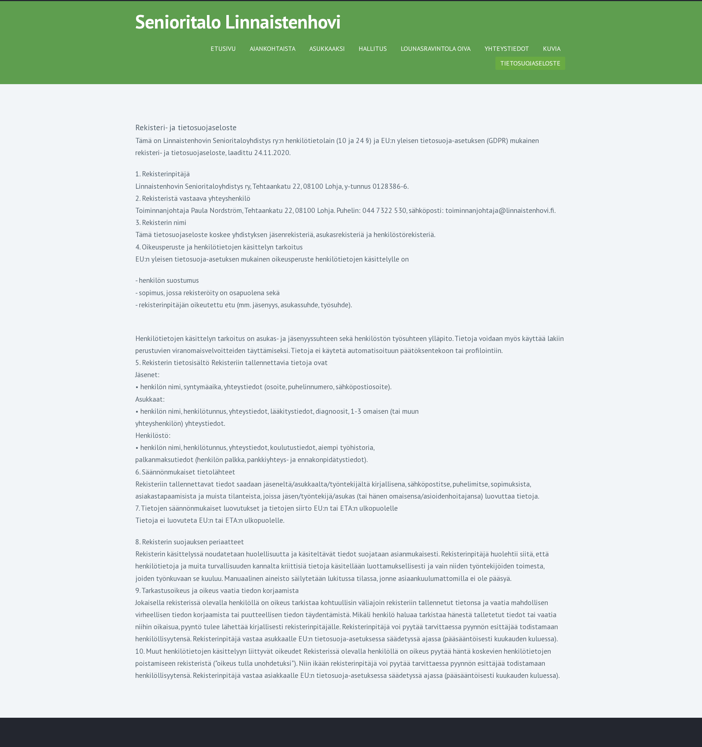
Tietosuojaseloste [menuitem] (530, 63)
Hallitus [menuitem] (373, 48)
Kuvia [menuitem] (552, 48)
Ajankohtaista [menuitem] (272, 48)
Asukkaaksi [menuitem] (327, 48)
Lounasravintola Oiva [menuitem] (436, 48)
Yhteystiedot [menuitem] (506, 48)
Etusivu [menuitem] (223, 48)
